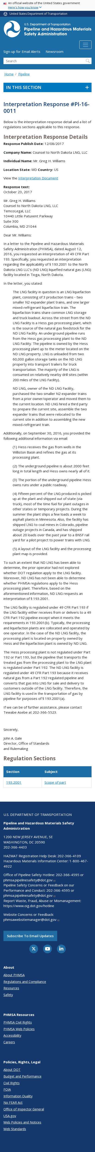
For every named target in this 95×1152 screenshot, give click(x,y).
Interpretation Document (38, 178)
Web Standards (14, 1129)
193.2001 (13, 782)
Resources (11, 988)
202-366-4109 (69, 856)
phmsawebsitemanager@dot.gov (29, 919)
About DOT (12, 1069)
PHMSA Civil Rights (17, 1022)
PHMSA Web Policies (19, 1029)
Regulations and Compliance (24, 981)
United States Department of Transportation (38, 14)
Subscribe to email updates (30, 936)
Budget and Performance (22, 1076)
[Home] (47, 30)
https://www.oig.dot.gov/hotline (28, 905)
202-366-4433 (15, 847)
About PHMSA (14, 975)
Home (9, 74)
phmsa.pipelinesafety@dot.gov (28, 880)
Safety (8, 995)
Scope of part (55, 782)
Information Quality (18, 1096)
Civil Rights (11, 1083)
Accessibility (12, 1035)
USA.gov (9, 1116)
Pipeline (24, 74)
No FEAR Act (13, 1102)
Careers (9, 1042)
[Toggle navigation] (85, 44)
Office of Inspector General (23, 1109)
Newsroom (54, 51)
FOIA (7, 1089)
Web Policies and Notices (22, 1122)
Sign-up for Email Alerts (21, 51)
